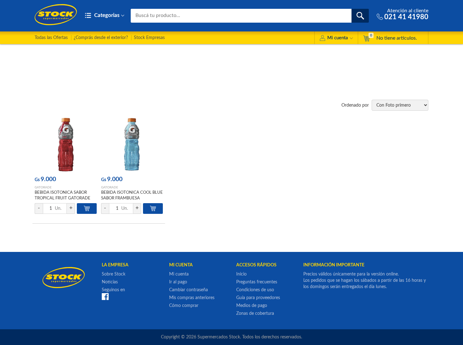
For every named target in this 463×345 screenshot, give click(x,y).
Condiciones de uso (255, 290)
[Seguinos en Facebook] (105, 296)
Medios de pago (251, 305)
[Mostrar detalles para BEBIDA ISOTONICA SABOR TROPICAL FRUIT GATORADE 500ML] (66, 144)
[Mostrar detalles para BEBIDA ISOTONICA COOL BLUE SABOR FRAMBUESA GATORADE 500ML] (132, 144)
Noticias (110, 282)
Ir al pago (178, 282)
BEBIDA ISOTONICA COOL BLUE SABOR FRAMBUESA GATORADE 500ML (132, 198)
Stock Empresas (149, 38)
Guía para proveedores (258, 298)
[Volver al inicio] (56, 14)
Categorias (106, 15)
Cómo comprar (183, 305)
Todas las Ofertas (51, 38)
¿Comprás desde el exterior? (101, 38)
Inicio (241, 274)
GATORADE (43, 187)
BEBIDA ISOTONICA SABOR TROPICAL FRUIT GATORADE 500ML (62, 198)
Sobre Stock (113, 274)
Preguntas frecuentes (256, 282)
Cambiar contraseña (188, 290)
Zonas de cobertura (255, 313)
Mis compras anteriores (191, 298)
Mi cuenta (337, 38)
